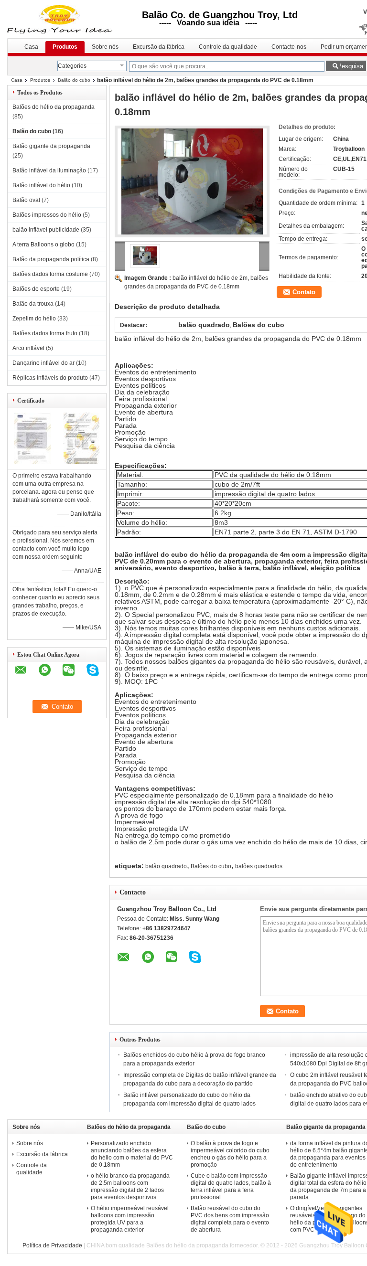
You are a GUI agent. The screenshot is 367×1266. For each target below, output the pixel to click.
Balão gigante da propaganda (51, 146)
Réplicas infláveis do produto (50, 377)
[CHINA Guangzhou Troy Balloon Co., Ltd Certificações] (32, 462)
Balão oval (26, 200)
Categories (72, 66)
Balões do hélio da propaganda (53, 107)
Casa (31, 46)
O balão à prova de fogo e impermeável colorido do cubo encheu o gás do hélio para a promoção (230, 1154)
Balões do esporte (36, 289)
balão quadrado (166, 866)
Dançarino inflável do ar (43, 363)
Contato (303, 292)
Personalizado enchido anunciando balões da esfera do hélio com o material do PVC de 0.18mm (132, 1154)
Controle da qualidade (228, 46)
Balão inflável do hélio (41, 185)
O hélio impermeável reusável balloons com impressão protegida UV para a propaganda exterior (130, 1219)
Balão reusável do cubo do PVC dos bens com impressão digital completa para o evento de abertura (230, 1219)
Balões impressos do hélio (46, 215)
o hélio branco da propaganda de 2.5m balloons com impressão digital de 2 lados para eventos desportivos (130, 1186)
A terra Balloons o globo (43, 244)
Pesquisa (350, 66)
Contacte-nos (288, 46)
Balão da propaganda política (50, 259)
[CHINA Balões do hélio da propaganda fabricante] (63, 19)
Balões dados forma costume (50, 274)
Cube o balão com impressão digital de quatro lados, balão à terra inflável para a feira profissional (231, 1186)
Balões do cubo (211, 866)
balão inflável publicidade (45, 229)
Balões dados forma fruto (44, 333)
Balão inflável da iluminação (49, 170)
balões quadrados (258, 866)
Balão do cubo (74, 80)
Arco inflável (28, 348)
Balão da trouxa (33, 303)
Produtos (65, 46)
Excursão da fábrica (158, 46)
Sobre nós (105, 46)
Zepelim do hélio (34, 318)
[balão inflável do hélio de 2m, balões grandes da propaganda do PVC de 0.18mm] (192, 181)
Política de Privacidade (52, 1245)
